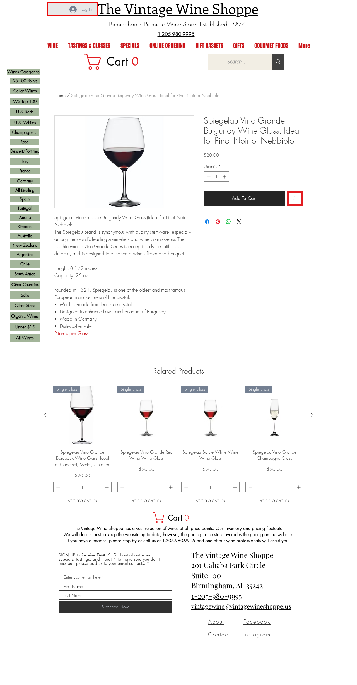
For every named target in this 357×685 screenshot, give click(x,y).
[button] (173, 517)
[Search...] (278, 62)
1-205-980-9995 (216, 596)
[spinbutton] (216, 176)
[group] (178, 446)
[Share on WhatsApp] (228, 221)
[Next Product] (311, 415)
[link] (115, 62)
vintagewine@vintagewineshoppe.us (241, 606)
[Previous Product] (45, 415)
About (216, 621)
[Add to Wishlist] (295, 198)
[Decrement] (207, 176)
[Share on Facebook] (207, 221)
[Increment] (224, 176)
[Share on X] (239, 221)
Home (60, 95)
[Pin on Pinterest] (217, 221)
